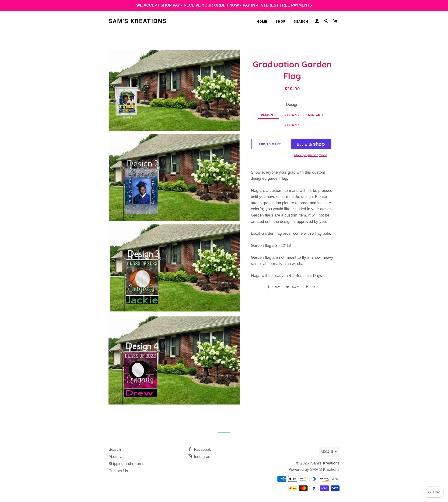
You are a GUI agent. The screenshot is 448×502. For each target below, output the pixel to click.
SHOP (281, 21)
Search (301, 21)
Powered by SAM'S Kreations (314, 469)
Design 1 (268, 115)
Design (292, 104)
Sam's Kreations (137, 21)
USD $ (327, 451)
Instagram (202, 456)
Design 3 (315, 115)
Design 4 (292, 125)
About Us (116, 456)
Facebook (202, 449)
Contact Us (118, 471)
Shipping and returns (126, 463)
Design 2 (292, 115)
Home (262, 21)
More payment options (310, 155)
